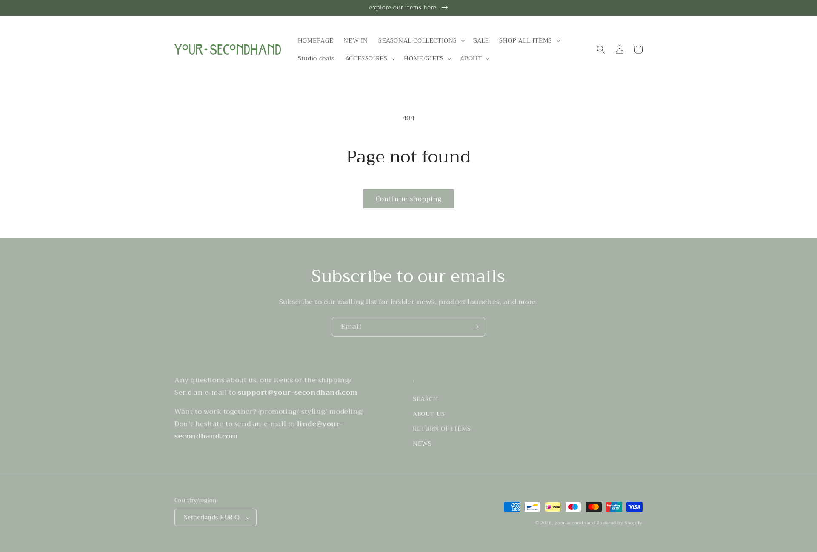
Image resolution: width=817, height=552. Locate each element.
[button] (420, 40)
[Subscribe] (475, 327)
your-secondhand (574, 522)
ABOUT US (429, 414)
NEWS (422, 443)
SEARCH (425, 399)
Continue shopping (409, 199)
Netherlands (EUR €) (211, 517)
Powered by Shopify (620, 522)
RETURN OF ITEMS (442, 429)
